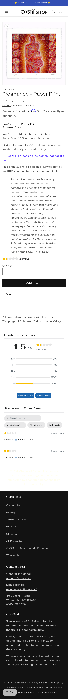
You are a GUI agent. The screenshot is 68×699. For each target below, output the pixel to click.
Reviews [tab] (13, 408)
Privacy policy (16, 687)
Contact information (47, 692)
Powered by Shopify (37, 682)
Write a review (43, 395)
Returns (11, 526)
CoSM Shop (20, 682)
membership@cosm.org (21, 589)
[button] (6, 11)
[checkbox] (54, 425)
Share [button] (9, 294)
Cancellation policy (24, 692)
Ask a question (25, 395)
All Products (14, 541)
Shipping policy (54, 687)
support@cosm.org (18, 578)
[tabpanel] (34, 439)
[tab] (33, 408)
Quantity (7, 265)
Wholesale (12, 555)
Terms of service (34, 687)
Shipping (6, 105)
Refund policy (57, 682)
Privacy (10, 512)
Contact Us (13, 505)
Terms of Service (16, 519)
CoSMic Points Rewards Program (27, 548)
